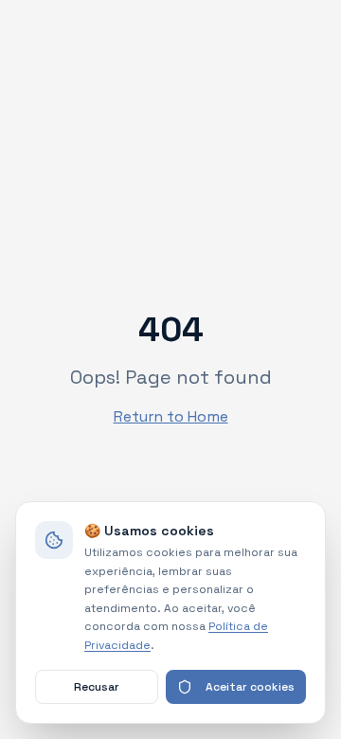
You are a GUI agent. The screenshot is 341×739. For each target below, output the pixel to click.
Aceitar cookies (250, 686)
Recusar (96, 686)
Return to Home (171, 416)
